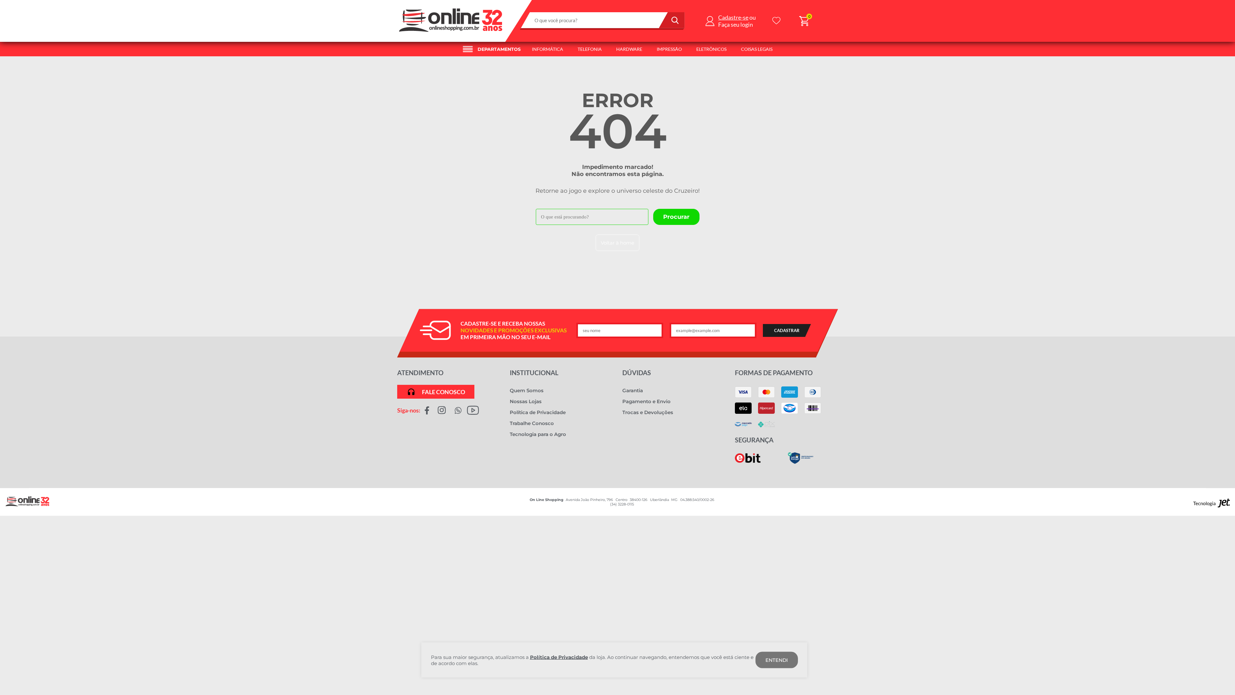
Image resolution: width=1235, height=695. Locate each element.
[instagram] (441, 410)
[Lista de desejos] (776, 21)
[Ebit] (748, 461)
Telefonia (590, 49)
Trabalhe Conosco (532, 423)
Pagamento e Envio (646, 401)
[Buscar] (672, 20)
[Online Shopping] (451, 34)
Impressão (669, 49)
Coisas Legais (757, 49)
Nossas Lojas (526, 401)
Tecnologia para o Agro (538, 434)
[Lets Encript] (800, 462)
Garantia (632, 390)
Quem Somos (527, 390)
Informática (547, 49)
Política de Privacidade (538, 412)
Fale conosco (443, 391)
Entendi (776, 660)
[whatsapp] (458, 410)
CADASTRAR (787, 330)
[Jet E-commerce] (1211, 504)
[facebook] (427, 410)
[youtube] (473, 410)
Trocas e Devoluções (647, 412)
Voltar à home (617, 243)
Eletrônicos (711, 49)
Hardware (629, 49)
